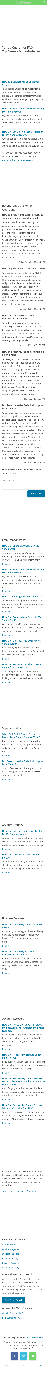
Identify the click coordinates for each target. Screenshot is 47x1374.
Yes (28, 1337)
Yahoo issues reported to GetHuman (19, 1191)
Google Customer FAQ (12, 1313)
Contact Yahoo (9, 1244)
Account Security (10, 1258)
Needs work (37, 1337)
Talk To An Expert (13, 1300)
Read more (7, 564)
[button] (44, 2)
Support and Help (10, 1253)
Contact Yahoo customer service (17, 160)
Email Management (11, 1249)
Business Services (10, 1263)
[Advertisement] (23, 183)
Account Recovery (10, 1267)
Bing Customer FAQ (11, 1317)
